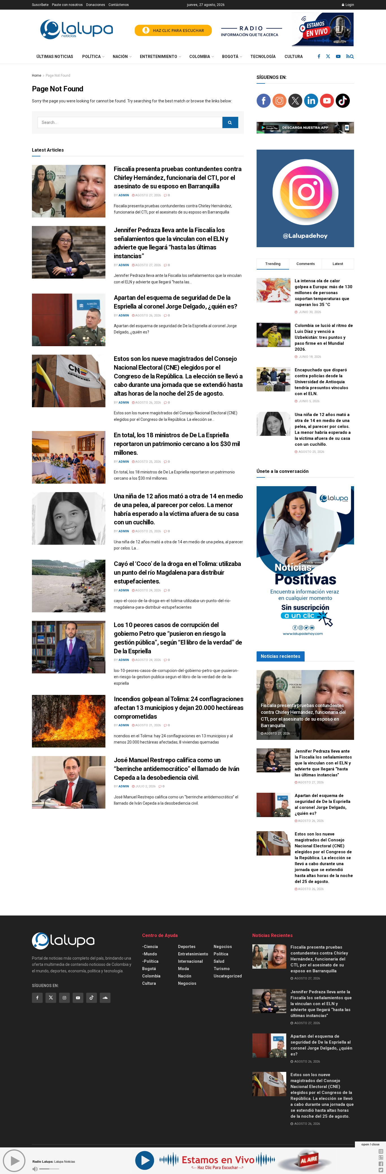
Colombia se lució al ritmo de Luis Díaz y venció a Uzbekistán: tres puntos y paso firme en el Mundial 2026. (324, 337)
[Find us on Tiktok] (91, 998)
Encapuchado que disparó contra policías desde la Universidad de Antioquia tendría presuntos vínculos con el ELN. (321, 381)
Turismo (222, 968)
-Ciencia (150, 946)
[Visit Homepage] (76, 29)
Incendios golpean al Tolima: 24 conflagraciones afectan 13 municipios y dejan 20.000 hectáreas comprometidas (179, 707)
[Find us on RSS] (348, 56)
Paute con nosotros (67, 5)
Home (36, 75)
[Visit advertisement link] (241, 29)
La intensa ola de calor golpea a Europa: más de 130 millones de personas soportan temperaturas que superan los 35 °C (323, 292)
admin (124, 195)
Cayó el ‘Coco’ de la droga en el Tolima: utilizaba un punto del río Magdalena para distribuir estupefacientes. (177, 572)
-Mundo (149, 954)
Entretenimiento (158, 56)
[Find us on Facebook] (319, 56)
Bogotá (230, 56)
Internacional (190, 961)
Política (91, 56)
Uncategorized (228, 976)
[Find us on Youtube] (338, 56)
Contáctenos (119, 5)
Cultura (294, 56)
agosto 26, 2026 (148, 315)
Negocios (187, 983)
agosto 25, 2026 (148, 462)
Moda (183, 968)
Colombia (199, 56)
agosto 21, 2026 (148, 725)
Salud (219, 961)
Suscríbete (40, 5)
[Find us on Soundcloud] (105, 998)
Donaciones (95, 5)
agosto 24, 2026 (148, 590)
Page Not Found (58, 75)
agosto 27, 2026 (148, 195)
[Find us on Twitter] (328, 56)
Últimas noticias (54, 56)
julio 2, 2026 (145, 786)
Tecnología (263, 56)
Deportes (187, 946)
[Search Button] (352, 56)
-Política (150, 961)
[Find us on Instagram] (64, 998)
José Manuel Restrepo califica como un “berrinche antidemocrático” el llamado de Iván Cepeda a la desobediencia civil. (176, 769)
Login (349, 5)
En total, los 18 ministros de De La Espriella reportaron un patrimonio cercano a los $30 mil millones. (177, 444)
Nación (120, 56)
